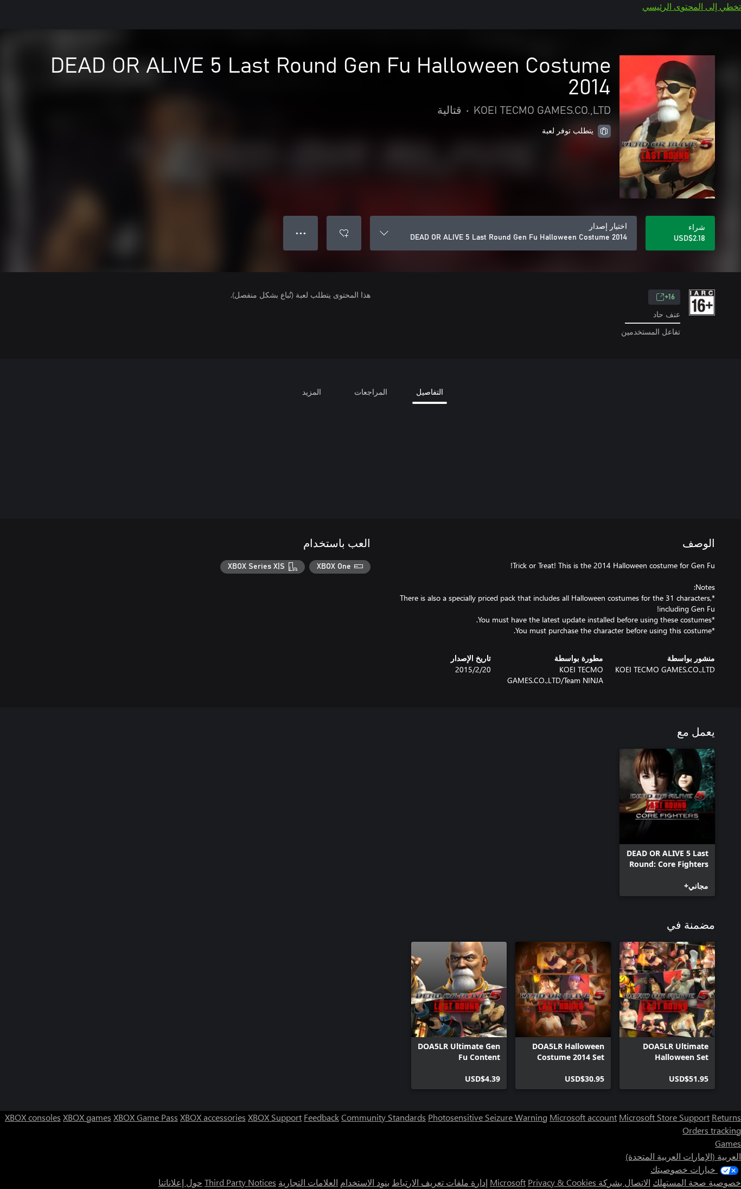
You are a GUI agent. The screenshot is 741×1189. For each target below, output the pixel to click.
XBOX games (87, 1117)
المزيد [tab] (311, 392)
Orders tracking (711, 1130)
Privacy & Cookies (562, 1182)
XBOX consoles (33, 1117)
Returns (726, 1117)
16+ (670, 297)
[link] (667, 822)
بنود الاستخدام (364, 1182)
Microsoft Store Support (664, 1117)
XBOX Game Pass (145, 1117)
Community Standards (383, 1117)
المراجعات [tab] (370, 392)
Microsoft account (583, 1117)
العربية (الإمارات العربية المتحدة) (683, 1156)
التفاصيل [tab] (429, 392)
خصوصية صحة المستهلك (697, 1182)
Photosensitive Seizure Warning (487, 1117)
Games (728, 1143)
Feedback (321, 1117)
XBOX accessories (213, 1117)
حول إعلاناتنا (180, 1182)
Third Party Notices (240, 1182)
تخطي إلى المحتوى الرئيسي (691, 6)
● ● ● (301, 233)
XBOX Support (275, 1117)
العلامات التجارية (308, 1182)
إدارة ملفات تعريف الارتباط (440, 1182)
